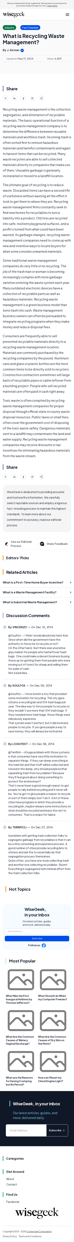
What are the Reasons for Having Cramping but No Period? (19, 1081)
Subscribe (37, 938)
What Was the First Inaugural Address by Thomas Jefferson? (19, 999)
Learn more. (52, 6)
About (10, 1179)
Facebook (12, 1202)
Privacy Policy (10, 1236)
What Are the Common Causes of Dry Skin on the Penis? (52, 1040)
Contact (11, 1184)
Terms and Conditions (30, 1236)
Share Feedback (57, 544)
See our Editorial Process (21, 544)
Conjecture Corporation (39, 1231)
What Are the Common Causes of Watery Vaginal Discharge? (20, 1040)
